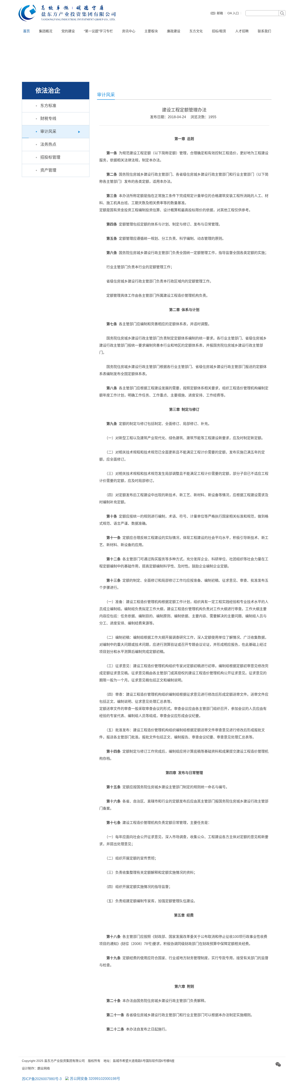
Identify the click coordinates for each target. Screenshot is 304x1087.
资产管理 (48, 170)
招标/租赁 (219, 31)
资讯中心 (128, 31)
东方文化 (196, 31)
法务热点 (48, 144)
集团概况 (45, 31)
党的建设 (68, 31)
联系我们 (264, 31)
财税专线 (48, 118)
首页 (26, 31)
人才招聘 (242, 31)
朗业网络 (43, 1068)
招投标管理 (50, 157)
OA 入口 (233, 13)
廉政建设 (173, 31)
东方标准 (48, 106)
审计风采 (48, 131)
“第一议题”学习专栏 (98, 31)
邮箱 (220, 13)
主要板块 (151, 31)
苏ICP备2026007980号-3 (42, 1079)
